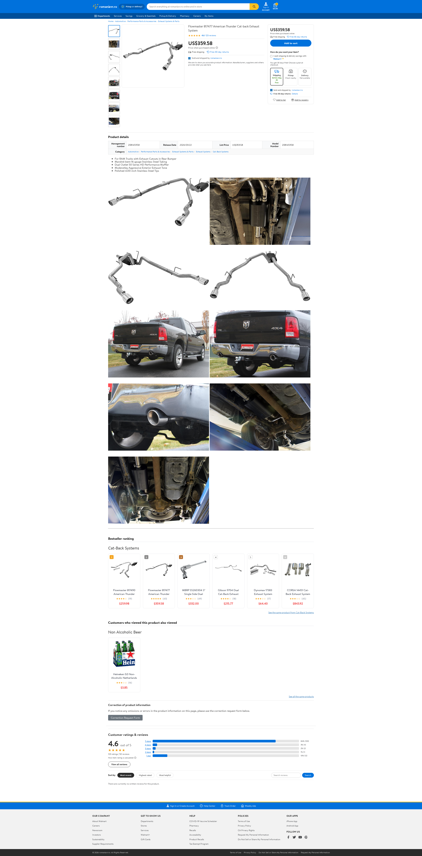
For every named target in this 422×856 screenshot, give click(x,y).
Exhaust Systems (203, 151)
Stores (144, 825)
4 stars (148, 745)
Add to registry (302, 99)
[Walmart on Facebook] (288, 837)
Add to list (281, 99)
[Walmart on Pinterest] (306, 837)
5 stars (148, 741)
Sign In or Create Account (182, 805)
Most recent (125, 775)
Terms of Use (244, 821)
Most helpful (165, 775)
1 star (148, 755)
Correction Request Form (125, 717)
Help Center (209, 805)
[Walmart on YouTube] (300, 837)
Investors (96, 834)
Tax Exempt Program (199, 843)
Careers (197, 15)
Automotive (120, 21)
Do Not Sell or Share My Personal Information (259, 839)
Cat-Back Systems (220, 151)
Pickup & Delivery (167, 15)
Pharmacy (184, 15)
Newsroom (97, 830)
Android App (292, 825)
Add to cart (290, 43)
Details (295, 94)
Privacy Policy (244, 825)
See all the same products (301, 696)
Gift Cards (145, 839)
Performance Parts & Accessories (141, 21)
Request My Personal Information (253, 834)
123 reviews (211, 35)
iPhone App (291, 821)
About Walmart (99, 821)
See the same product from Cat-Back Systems (291, 612)
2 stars (148, 752)
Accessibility (195, 834)
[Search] (254, 6)
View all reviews (119, 764)
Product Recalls (196, 839)
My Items (209, 15)
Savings (129, 15)
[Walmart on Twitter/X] (294, 837)
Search (308, 775)
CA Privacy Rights (246, 830)
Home (110, 21)
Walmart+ (145, 834)
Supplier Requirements (102, 843)
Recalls (192, 830)
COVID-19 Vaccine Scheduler (203, 821)
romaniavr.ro (216, 57)
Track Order (230, 805)
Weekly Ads (250, 805)
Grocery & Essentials (145, 15)
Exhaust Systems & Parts (168, 21)
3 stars (148, 748)
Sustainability (98, 839)
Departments (104, 15)
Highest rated (145, 775)
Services (118, 15)
